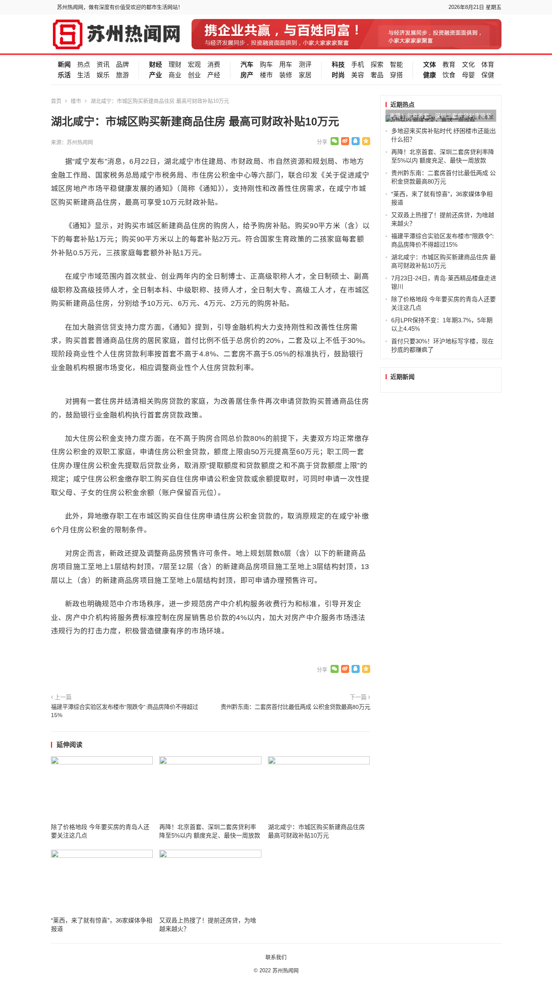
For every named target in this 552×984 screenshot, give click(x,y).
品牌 (122, 64)
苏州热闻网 (285, 970)
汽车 (246, 64)
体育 (487, 64)
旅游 (122, 75)
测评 (305, 64)
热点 (83, 64)
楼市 (266, 75)
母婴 (468, 75)
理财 (175, 64)
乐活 (64, 75)
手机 (357, 64)
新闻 (64, 64)
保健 (487, 75)
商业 (175, 75)
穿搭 (396, 75)
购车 (266, 64)
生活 (83, 75)
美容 (357, 75)
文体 (429, 64)
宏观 (194, 64)
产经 (213, 75)
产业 (155, 75)
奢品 (377, 75)
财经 (155, 64)
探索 (377, 64)
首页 (56, 101)
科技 (338, 64)
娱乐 (103, 75)
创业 (194, 75)
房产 (246, 75)
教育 (448, 64)
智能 (396, 64)
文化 (468, 64)
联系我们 (276, 957)
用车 (285, 64)
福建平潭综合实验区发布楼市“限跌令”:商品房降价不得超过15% (124, 711)
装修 (285, 75)
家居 (305, 75)
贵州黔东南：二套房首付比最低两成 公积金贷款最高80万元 (295, 707)
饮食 (448, 75)
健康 (429, 75)
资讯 (103, 64)
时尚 (338, 75)
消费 (213, 64)
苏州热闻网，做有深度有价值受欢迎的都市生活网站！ (120, 7)
